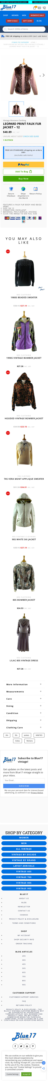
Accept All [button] (26, 1074)
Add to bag (21, 172)
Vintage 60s (24, 871)
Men (24, 15)
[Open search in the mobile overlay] (24, 29)
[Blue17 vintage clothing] (8, 7)
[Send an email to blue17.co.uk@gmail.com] (39, 7)
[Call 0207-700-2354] (44, 7)
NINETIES (39, 735)
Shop (5, 15)
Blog (39, 21)
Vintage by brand (24, 860)
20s (24, 956)
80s (24, 981)
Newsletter (24, 907)
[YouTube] (27, 1046)
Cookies (24, 915)
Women (15, 15)
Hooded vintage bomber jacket (24, 418)
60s (7, 735)
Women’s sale (37, 15)
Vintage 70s (24, 877)
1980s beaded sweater (24, 297)
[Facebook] (15, 1046)
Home (33, 42)
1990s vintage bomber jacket (23, 358)
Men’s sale (12, 21)
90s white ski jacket (24, 539)
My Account (24, 935)
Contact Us (24, 911)
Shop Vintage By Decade (14, 44)
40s (24, 964)
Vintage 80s (24, 882)
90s (16, 735)
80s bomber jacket (24, 599)
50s (24, 968)
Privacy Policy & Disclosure (24, 919)
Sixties (17, 741)
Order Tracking (24, 944)
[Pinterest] (33, 1046)
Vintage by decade (24, 854)
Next (44, 77)
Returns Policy (24, 1005)
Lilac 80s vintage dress (24, 660)
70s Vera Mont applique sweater (24, 478)
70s (24, 976)
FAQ (24, 1001)
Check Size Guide (31, 136)
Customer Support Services (24, 997)
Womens (29, 741)
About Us (24, 898)
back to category (21, 42)
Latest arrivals (24, 865)
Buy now (23, 178)
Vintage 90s (24, 888)
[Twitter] (21, 1046)
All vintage (24, 848)
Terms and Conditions (24, 923)
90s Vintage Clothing (34, 44)
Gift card (27, 21)
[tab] (24, 684)
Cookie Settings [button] (12, 1074)
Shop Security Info (24, 939)
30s (24, 960)
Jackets (26, 735)
